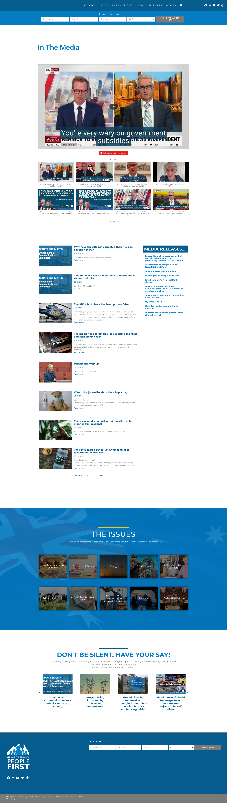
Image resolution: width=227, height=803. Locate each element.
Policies (116, 5)
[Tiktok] (222, 5)
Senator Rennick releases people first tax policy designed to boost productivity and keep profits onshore (164, 258)
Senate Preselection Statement (160, 271)
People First (156, 5)
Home (83, 5)
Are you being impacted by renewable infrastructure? (57, 702)
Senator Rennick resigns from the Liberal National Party (162, 266)
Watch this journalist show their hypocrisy (100, 392)
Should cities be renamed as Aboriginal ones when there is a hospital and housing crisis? (95, 703)
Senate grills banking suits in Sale (162, 276)
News (141, 5)
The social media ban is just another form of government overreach (101, 451)
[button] (181, 5)
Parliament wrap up (86, 363)
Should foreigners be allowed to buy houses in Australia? (170, 700)
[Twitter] (218, 5)
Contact (169, 5)
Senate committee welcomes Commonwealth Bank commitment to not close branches (164, 288)
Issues (103, 5)
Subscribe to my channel (115, 153)
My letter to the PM (154, 302)
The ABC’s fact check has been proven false (101, 304)
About (91, 5)
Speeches (128, 5)
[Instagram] (210, 5)
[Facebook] (206, 5)
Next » (102, 476)
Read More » (79, 260)
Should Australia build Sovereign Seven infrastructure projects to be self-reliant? (133, 703)
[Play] (113, 107)
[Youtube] (214, 5)
